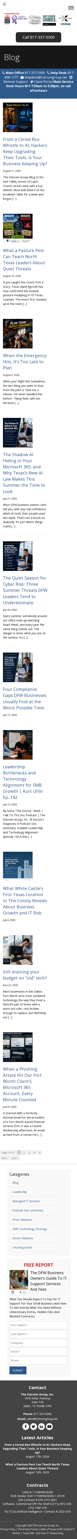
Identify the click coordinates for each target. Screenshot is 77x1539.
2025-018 (64, 1511)
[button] (71, 8)
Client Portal (43, 81)
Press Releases (22, 1219)
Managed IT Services (26, 1201)
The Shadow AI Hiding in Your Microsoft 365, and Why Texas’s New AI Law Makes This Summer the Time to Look (24, 473)
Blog (15, 1182)
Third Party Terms (28, 1529)
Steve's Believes (22, 1238)
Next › (5, 1158)
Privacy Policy (7, 1529)
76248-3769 (44, 1406)
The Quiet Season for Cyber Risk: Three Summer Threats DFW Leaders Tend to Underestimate (25, 590)
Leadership (19, 1192)
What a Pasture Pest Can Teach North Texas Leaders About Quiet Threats (37, 1466)
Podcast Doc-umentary (27, 1210)
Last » (15, 1158)
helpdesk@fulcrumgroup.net (45, 77)
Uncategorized (22, 1247)
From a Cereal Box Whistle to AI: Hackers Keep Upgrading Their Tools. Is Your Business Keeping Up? (25, 151)
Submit (18, 1370)
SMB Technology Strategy (29, 1229)
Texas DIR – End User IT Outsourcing (43, 1533)
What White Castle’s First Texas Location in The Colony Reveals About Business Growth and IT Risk (25, 900)
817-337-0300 (42, 37)
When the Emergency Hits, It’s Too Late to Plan (24, 362)
